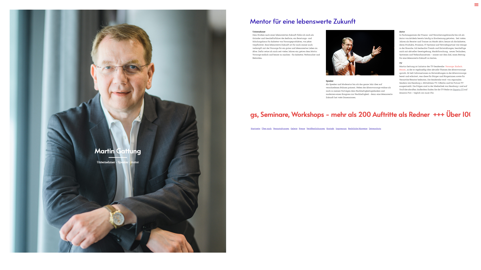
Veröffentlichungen (316, 128)
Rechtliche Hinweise (357, 128)
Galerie (294, 128)
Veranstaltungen (281, 128)
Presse (302, 128)
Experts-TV (458, 89)
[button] (476, 4)
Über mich (267, 128)
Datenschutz (375, 128)
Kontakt (330, 128)
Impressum (341, 128)
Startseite (255, 128)
